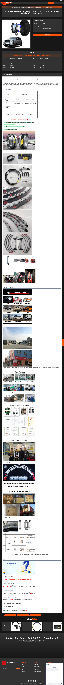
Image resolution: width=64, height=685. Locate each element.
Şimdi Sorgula (47, 34)
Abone (18, 668)
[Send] (62, 684)
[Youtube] (61, 0)
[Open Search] (55, 3)
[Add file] (46, 684)
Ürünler (15, 7)
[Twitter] (60, 0)
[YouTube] (33, 681)
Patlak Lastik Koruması (20, 7)
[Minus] (61, 664)
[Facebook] (59, 0)
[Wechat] (35, 681)
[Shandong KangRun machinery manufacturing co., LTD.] (7, 3)
